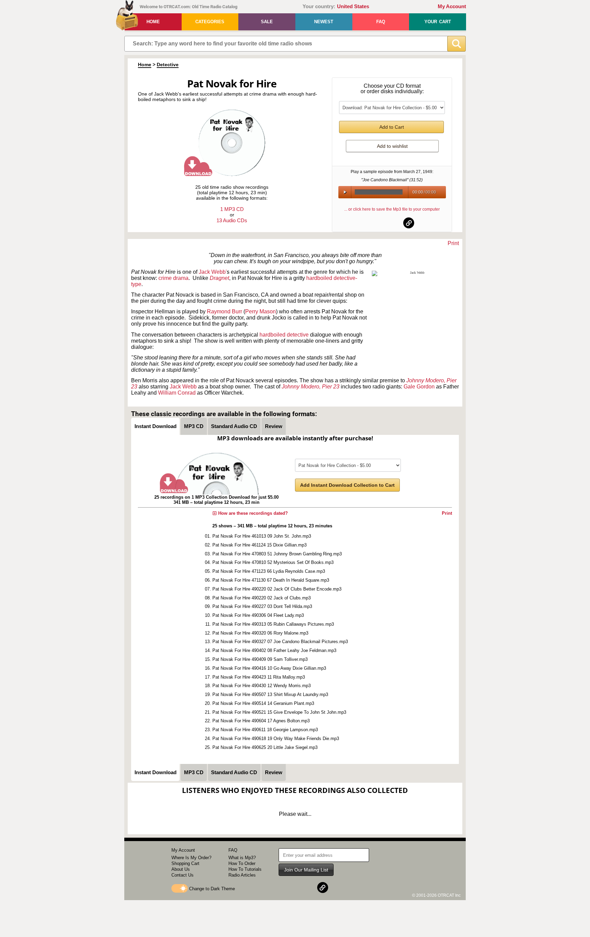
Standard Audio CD (234, 426)
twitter (392, 222)
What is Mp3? (242, 857)
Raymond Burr (224, 311)
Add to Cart (391, 127)
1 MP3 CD (232, 209)
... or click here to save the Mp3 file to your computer (392, 209)
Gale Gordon (419, 386)
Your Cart (437, 21)
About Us (180, 869)
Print (453, 243)
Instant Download (156, 426)
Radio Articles (242, 875)
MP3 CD (193, 426)
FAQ (380, 21)
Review (273, 426)
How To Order (241, 863)
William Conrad (177, 393)
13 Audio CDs (231, 220)
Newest (323, 21)
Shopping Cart (185, 863)
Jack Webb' (213, 272)
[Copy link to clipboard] (408, 222)
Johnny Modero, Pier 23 (310, 386)
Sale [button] (267, 21)
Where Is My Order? (191, 857)
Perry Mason (260, 311)
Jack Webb (184, 386)
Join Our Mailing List (306, 869)
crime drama (173, 278)
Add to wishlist (392, 146)
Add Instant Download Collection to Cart (347, 485)
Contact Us (182, 875)
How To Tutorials (245, 869)
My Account (452, 6)
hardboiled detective (284, 335)
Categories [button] (209, 21)
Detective (168, 64)
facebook (375, 222)
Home (153, 21)
